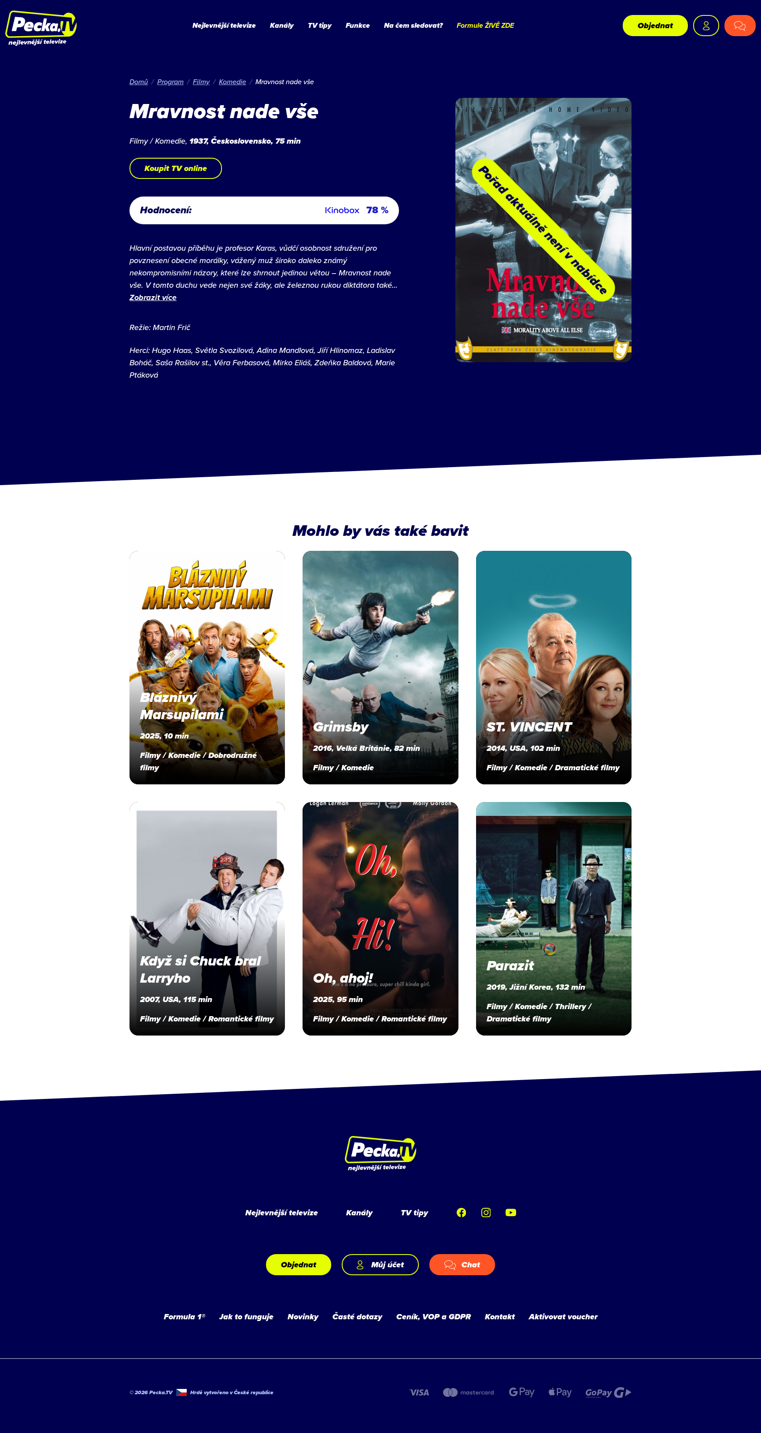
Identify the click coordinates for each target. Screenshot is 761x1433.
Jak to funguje (246, 1316)
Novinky (303, 1316)
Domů (138, 81)
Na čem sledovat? (413, 25)
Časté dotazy (357, 1316)
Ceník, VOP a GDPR (433, 1316)
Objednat (655, 25)
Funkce (358, 25)
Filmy (201, 81)
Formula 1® (184, 1316)
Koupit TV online (175, 168)
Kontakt (500, 1316)
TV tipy (320, 25)
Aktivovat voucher (563, 1316)
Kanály (282, 25)
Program (170, 81)
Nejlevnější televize (224, 25)
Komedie (232, 81)
